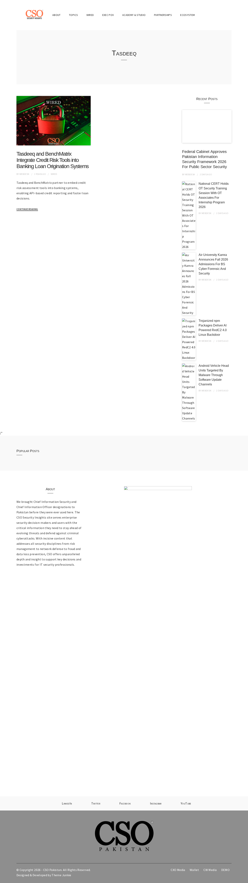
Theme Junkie (61, 875)
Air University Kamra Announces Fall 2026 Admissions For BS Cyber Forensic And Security (213, 264)
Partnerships (163, 15)
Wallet (194, 870)
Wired (90, 15)
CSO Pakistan (52, 870)
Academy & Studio (134, 15)
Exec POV (108, 15)
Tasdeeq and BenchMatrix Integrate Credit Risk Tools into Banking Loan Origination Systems (52, 160)
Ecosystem (187, 15)
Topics (73, 15)
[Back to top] (244, 879)
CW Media (210, 870)
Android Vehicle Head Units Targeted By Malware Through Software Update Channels (214, 375)
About (56, 15)
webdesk (24, 174)
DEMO (225, 870)
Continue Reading (27, 209)
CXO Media (178, 870)
